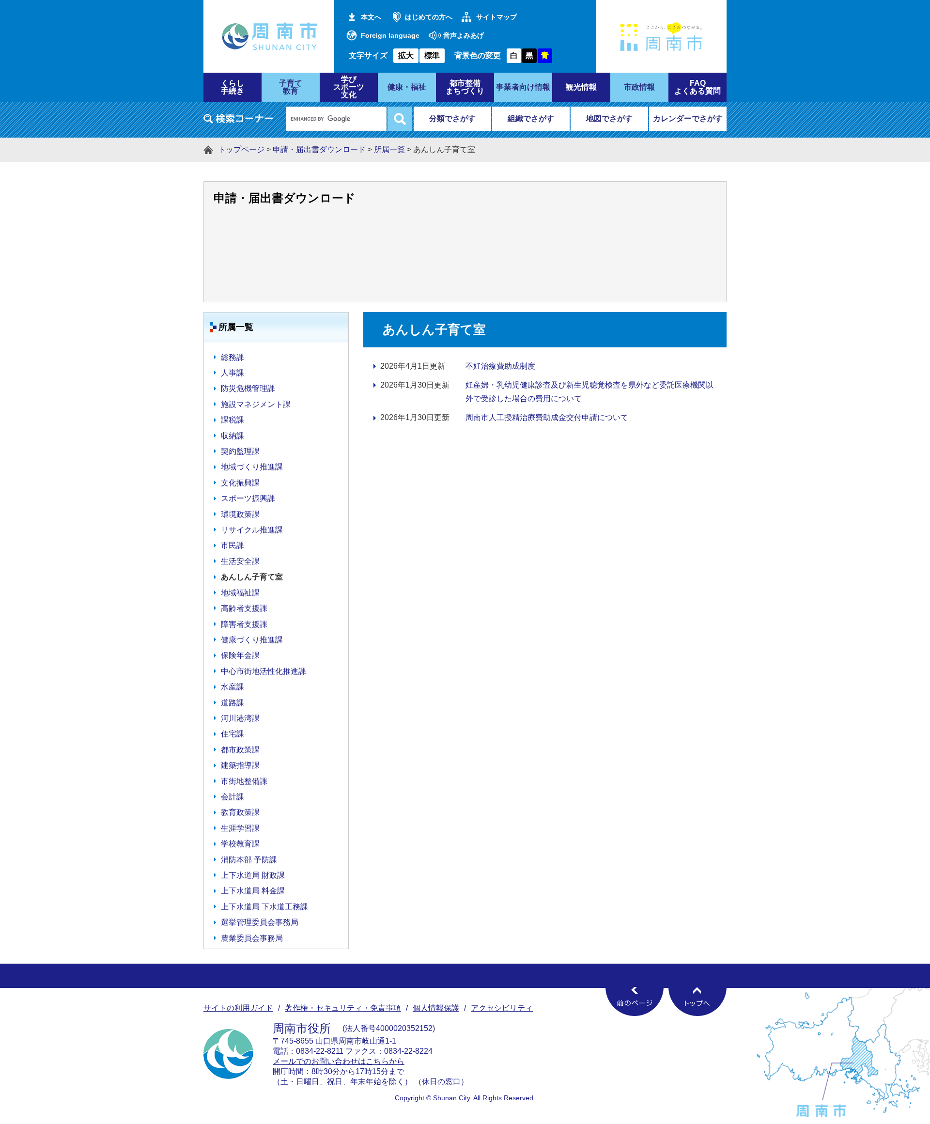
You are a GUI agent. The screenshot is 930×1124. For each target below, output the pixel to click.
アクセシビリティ (502, 1008)
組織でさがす (531, 118)
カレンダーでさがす (688, 118)
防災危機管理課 (248, 388)
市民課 (232, 545)
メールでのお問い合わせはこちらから (338, 1061)
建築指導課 (240, 765)
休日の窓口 (441, 1081)
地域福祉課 (240, 593)
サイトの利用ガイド (238, 1008)
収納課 (232, 436)
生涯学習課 (240, 828)
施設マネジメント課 (256, 404)
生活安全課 (240, 561)
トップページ (241, 149)
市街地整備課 (244, 781)
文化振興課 (240, 483)
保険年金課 (240, 655)
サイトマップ (496, 17)
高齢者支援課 (244, 608)
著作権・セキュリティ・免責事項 (343, 1008)
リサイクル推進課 (252, 530)
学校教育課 (240, 844)
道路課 (232, 703)
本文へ (371, 17)
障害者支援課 (244, 624)
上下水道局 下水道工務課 (264, 907)
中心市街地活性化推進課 (263, 671)
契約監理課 (240, 451)
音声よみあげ (463, 35)
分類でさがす (452, 118)
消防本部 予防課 (249, 860)
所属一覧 (389, 149)
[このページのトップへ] (697, 1001)
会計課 (232, 797)
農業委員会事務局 (252, 938)
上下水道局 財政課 (253, 875)
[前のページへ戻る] (634, 1001)
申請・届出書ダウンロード (319, 149)
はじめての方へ (428, 17)
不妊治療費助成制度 (500, 366)
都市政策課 (240, 750)
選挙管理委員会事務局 (259, 922)
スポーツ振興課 (248, 498)
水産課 (232, 687)
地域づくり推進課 (252, 467)
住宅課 (232, 734)
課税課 (232, 420)
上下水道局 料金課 (253, 891)
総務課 (232, 357)
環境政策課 (240, 514)
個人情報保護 (436, 1008)
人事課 (232, 373)
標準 (432, 55)
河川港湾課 (240, 718)
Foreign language (390, 35)
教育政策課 (240, 812)
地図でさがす (609, 118)
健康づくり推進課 (252, 640)
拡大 (406, 55)
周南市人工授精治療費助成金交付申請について (546, 417)
